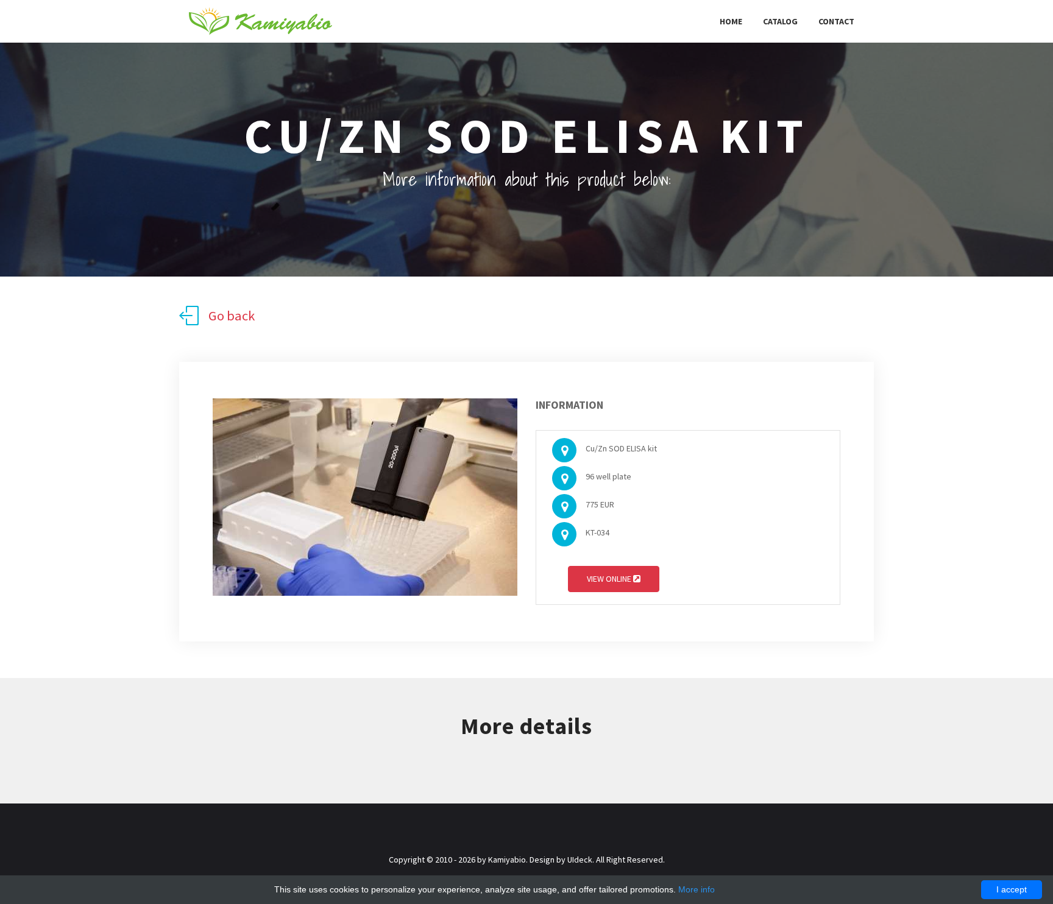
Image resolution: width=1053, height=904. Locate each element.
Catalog (780, 21)
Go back (231, 315)
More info (696, 889)
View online (610, 578)
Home (731, 21)
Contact (836, 21)
